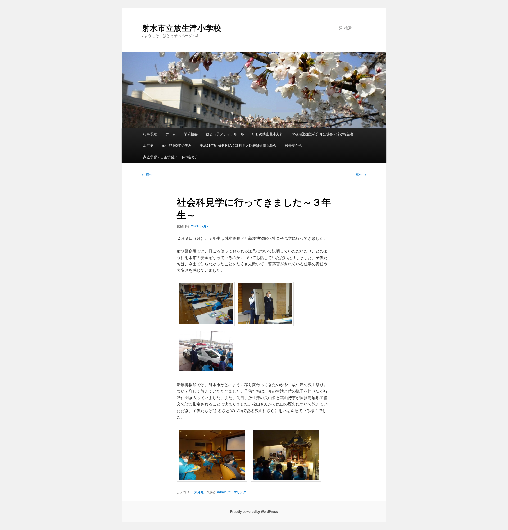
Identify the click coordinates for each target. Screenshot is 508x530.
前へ (147, 174)
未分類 (199, 492)
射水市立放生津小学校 (181, 27)
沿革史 (148, 145)
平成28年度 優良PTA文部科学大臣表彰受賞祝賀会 (238, 145)
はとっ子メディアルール (225, 133)
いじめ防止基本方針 (267, 133)
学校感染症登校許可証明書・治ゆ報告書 (322, 133)
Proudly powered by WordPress (254, 511)
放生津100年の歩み (177, 145)
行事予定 (150, 133)
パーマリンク (236, 492)
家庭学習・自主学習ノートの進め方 (170, 156)
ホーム (170, 133)
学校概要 (191, 133)
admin (221, 492)
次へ (361, 174)
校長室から (293, 145)
